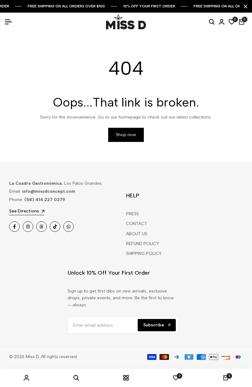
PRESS (132, 213)
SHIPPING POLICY (144, 253)
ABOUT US (136, 233)
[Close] (244, 6)
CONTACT (136, 223)
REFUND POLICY (142, 243)
